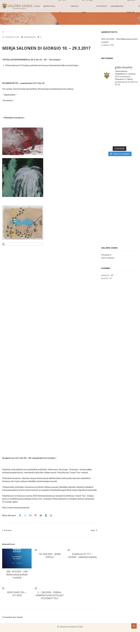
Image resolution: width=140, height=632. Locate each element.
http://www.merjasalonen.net (15, 507)
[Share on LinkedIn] (30, 515)
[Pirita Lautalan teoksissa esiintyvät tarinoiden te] (129, 139)
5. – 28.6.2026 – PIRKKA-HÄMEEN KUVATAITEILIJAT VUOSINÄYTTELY (50, 595)
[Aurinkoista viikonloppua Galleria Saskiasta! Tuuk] (110, 105)
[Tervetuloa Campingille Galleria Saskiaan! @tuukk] (129, 105)
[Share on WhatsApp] (51, 515)
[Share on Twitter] (25, 515)
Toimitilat (74, 6)
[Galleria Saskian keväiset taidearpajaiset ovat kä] (110, 128)
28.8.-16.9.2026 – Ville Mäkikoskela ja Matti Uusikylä (17, 574)
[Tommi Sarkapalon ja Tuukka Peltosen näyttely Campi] (129, 116)
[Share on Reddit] (41, 515)
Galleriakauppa (116, 6)
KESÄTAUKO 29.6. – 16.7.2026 (17, 594)
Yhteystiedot (101, 6)
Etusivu (37, 6)
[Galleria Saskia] (17, 6)
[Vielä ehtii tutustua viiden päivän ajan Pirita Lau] (110, 139)
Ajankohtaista (49, 6)
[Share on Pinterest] (35, 515)
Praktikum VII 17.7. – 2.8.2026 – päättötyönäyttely (82, 555)
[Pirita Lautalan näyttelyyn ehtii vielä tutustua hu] (129, 128)
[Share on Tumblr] (46, 515)
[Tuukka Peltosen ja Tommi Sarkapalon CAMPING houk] (129, 94)
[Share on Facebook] (20, 515)
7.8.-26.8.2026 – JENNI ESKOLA (50, 555)
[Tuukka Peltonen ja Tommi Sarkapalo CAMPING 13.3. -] (110, 94)
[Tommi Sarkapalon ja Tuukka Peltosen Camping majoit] (110, 116)
